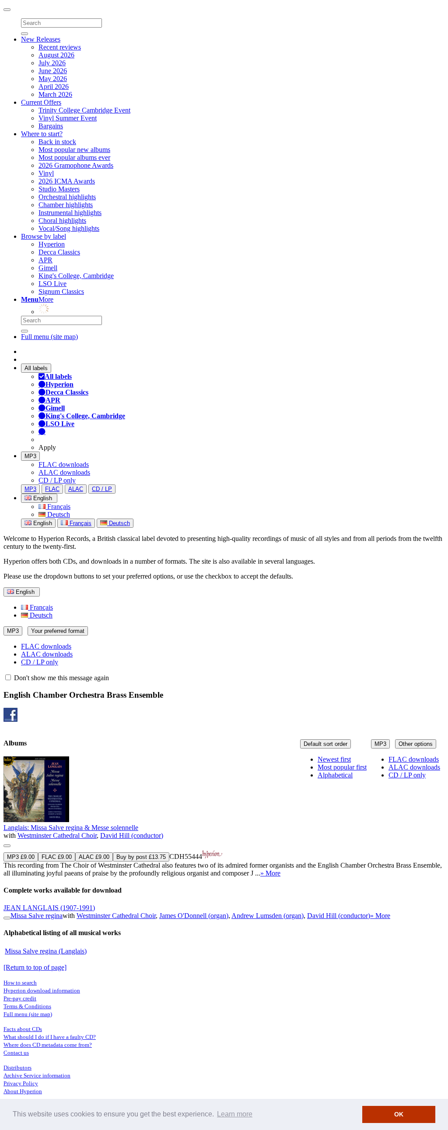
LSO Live (52, 283)
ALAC (75, 489)
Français (58, 506)
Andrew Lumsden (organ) (267, 915)
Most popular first (342, 767)
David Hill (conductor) (131, 835)
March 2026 (55, 94)
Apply (47, 447)
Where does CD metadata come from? (48, 1045)
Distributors (18, 1067)
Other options (416, 744)
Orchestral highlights (67, 197)
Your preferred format (57, 631)
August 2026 (56, 55)
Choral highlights (62, 220)
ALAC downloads (64, 472)
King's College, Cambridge (76, 275)
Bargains (50, 126)
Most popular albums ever (74, 157)
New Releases (40, 39)
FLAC (52, 489)
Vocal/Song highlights (68, 228)
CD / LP (102, 489)
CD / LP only (57, 480)
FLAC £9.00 (57, 857)
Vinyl (46, 173)
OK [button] (398, 1114)
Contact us (16, 1052)
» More (270, 873)
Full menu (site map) (49, 336)
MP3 (30, 456)
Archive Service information (37, 1075)
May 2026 (52, 78)
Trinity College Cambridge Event (84, 110)
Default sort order (325, 744)
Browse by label (43, 236)
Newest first (334, 759)
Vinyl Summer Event (67, 118)
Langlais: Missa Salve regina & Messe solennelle (71, 827)
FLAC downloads (63, 464)
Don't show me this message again (60, 678)
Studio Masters (59, 189)
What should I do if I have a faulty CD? (50, 1037)
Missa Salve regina (36, 915)
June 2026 (52, 70)
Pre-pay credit (20, 998)
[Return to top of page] (35, 967)
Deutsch (58, 514)
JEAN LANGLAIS (49, 907)
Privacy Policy (21, 1083)
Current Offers (41, 102)
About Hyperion (23, 1091)
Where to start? (42, 134)
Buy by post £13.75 (141, 857)
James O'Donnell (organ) (193, 915)
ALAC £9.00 (94, 857)
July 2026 (52, 63)
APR (45, 260)
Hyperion (51, 244)
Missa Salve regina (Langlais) (46, 951)
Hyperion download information (42, 990)
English (42, 523)
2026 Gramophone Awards (75, 165)
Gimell (47, 268)
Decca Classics (59, 252)
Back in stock (57, 141)
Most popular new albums (74, 149)
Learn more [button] (234, 1114)
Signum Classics (61, 291)
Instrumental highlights (70, 212)
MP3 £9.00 (21, 857)
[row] (224, 816)
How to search (20, 982)
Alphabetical (335, 775)
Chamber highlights (65, 204)
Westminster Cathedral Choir (57, 835)
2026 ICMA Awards (66, 181)
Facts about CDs (23, 1029)
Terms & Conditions (27, 1006)
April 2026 (53, 86)
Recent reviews (59, 47)
